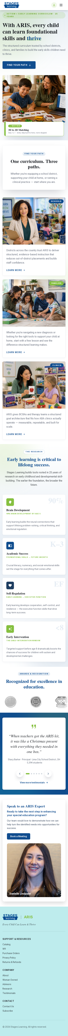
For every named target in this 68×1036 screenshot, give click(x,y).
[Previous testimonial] (19, 773)
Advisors (7, 984)
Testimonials (9, 993)
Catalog (6, 944)
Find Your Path (17, 65)
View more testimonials (32, 782)
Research (7, 988)
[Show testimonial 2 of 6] (30, 773)
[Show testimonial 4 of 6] (36, 773)
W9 (4, 949)
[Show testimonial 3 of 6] (34, 773)
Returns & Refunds (12, 962)
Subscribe (8, 1011)
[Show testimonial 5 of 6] (39, 773)
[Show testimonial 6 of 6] (41, 773)
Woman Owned (10, 980)
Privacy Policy (9, 957)
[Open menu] (61, 5)
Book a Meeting (18, 836)
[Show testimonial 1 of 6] (26, 773)
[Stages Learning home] (11, 5)
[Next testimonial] (48, 773)
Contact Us (8, 1006)
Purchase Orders (11, 953)
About (6, 975)
